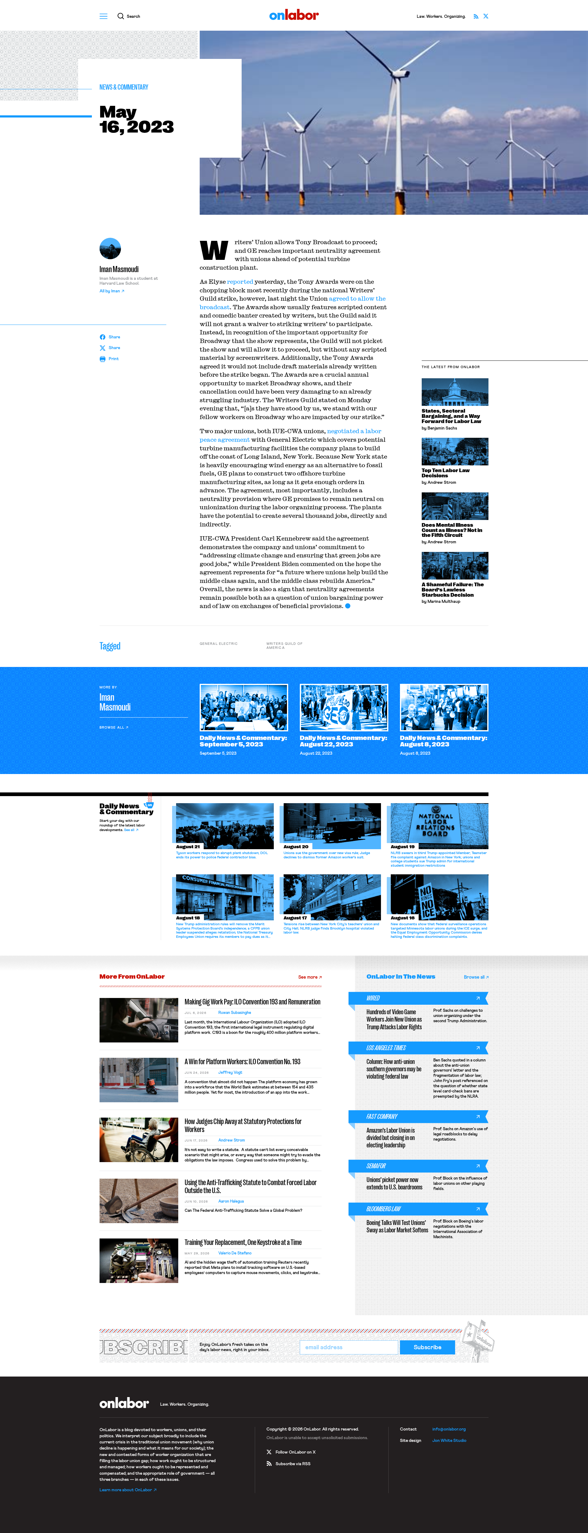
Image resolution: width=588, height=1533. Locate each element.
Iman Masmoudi (119, 269)
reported (240, 281)
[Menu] (103, 16)
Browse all (112, 727)
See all (129, 830)
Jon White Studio (449, 1441)
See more (308, 977)
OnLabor (294, 14)
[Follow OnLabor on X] (486, 16)
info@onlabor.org (449, 1429)
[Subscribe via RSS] (476, 16)
